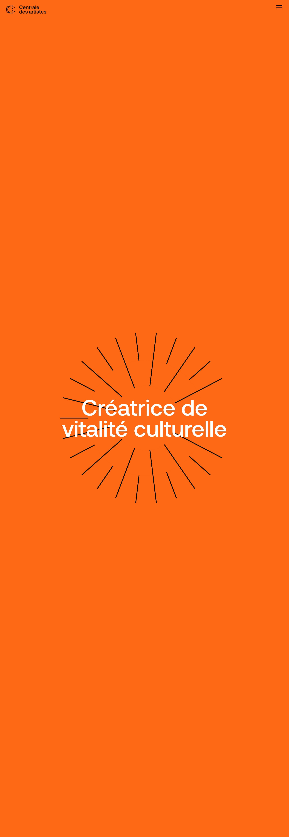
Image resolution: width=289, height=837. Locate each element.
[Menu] (279, 7)
